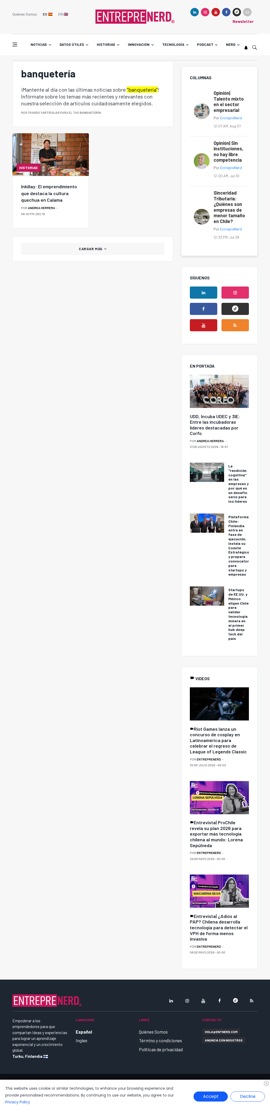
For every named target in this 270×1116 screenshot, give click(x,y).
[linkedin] (194, 12)
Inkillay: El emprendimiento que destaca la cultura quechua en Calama (49, 193)
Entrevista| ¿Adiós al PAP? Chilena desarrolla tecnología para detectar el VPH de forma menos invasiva (219, 927)
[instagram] (205, 12)
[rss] (235, 325)
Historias (106, 44)
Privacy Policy (17, 1102)
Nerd (230, 44)
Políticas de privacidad (161, 1049)
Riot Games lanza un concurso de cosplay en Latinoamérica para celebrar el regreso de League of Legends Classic (218, 740)
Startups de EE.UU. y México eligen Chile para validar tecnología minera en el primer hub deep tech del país (238, 614)
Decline (247, 1096)
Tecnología (173, 44)
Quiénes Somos (24, 14)
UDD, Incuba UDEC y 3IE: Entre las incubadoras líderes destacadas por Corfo (215, 424)
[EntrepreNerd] (135, 16)
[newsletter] (247, 12)
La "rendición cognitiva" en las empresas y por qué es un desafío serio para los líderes (238, 483)
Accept (211, 1096)
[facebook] (226, 12)
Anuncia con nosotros (224, 1040)
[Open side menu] (14, 44)
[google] (237, 12)
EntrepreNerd (231, 118)
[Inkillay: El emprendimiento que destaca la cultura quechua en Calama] (50, 154)
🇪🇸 (47, 14)
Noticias (39, 44)
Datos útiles (72, 44)
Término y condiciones (160, 1040)
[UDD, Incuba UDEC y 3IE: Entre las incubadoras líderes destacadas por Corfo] (219, 391)
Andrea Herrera (41, 208)
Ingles (81, 1040)
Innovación (139, 44)
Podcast (205, 44)
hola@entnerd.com (221, 1032)
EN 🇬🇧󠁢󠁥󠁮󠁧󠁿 (63, 14)
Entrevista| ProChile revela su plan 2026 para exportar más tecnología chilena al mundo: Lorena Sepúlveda (216, 833)
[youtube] (215, 12)
